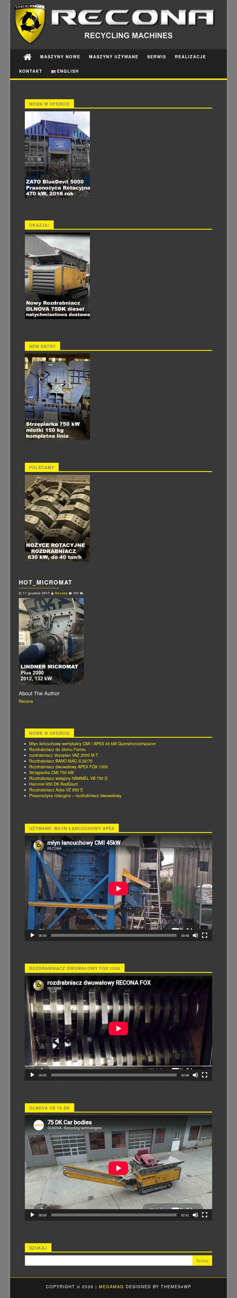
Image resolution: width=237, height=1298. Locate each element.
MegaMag (111, 1286)
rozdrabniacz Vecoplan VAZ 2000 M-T (63, 755)
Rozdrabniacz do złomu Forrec (57, 749)
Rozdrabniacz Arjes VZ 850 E (56, 790)
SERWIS (156, 56)
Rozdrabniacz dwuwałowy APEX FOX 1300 (68, 766)
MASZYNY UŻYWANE (113, 56)
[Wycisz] (195, 935)
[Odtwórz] (32, 935)
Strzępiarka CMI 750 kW (51, 772)
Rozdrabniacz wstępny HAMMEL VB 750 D (68, 778)
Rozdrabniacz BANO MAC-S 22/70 (60, 761)
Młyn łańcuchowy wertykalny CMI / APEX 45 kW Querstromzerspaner (92, 743)
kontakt (30, 71)
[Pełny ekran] (205, 935)
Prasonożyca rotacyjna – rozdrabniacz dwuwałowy (75, 795)
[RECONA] (27, 56)
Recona (61, 593)
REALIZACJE (190, 56)
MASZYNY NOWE (60, 56)
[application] (118, 888)
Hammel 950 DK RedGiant (53, 784)
